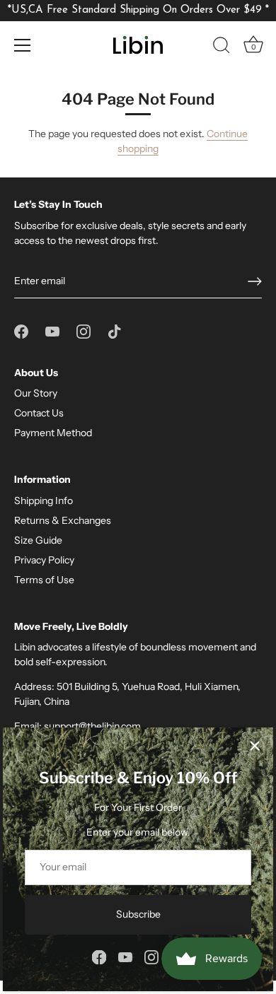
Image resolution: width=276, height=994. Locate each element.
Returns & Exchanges (62, 520)
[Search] (221, 47)
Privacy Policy (44, 560)
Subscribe (138, 914)
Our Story (35, 393)
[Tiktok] (115, 330)
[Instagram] (151, 956)
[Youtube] (125, 956)
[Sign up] (255, 281)
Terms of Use (44, 579)
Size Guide (38, 540)
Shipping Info (43, 500)
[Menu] (22, 45)
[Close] (254, 745)
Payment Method (53, 432)
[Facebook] (99, 956)
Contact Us (39, 413)
